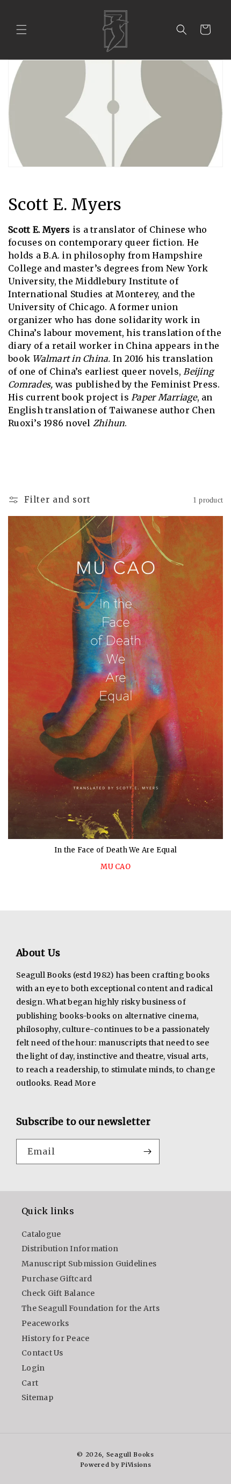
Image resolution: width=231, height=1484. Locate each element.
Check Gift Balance (58, 1293)
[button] (21, 29)
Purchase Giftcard (56, 1279)
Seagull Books (130, 1454)
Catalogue (41, 1234)
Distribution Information (69, 1248)
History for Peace (55, 1338)
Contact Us (42, 1353)
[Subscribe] (147, 1151)
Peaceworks (45, 1323)
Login (33, 1368)
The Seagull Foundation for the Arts (90, 1308)
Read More (75, 1083)
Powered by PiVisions (115, 1464)
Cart (29, 1383)
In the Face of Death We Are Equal (115, 850)
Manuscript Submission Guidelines (88, 1263)
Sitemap (37, 1397)
